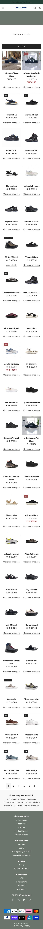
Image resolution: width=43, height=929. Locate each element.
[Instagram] (24, 899)
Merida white (31, 364)
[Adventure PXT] (31, 137)
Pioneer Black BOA (31, 292)
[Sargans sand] (31, 612)
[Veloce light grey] (11, 540)
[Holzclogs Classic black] (11, 60)
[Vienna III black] (31, 101)
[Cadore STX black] (11, 425)
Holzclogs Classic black (11, 74)
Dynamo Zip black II (31, 402)
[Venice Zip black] (31, 463)
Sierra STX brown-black (11, 478)
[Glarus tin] (11, 686)
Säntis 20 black (11, 257)
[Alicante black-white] (11, 279)
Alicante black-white (11, 292)
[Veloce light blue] (11, 757)
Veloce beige (31, 770)
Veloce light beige (31, 186)
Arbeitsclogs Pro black (31, 439)
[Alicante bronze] (31, 540)
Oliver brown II (11, 735)
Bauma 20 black (31, 221)
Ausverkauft (11, 265)
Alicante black (31, 515)
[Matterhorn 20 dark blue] (11, 647)
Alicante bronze (32, 554)
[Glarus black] (31, 647)
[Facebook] (13, 899)
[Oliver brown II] (11, 721)
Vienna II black (31, 257)
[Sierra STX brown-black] (11, 463)
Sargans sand (32, 625)
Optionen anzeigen (11, 87)
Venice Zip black (31, 476)
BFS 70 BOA (11, 150)
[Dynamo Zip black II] (31, 389)
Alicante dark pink (11, 328)
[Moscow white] (31, 721)
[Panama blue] (11, 101)
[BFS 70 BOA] (11, 137)
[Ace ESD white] (11, 389)
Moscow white (31, 735)
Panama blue (11, 115)
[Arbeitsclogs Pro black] (31, 425)
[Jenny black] (31, 315)
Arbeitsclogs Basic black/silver (31, 74)
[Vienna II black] (31, 244)
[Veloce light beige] (31, 173)
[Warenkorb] (40, 7)
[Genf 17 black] (11, 576)
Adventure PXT (31, 150)
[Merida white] (31, 351)
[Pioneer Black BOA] (31, 279)
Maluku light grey (11, 364)
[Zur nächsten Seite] (34, 786)
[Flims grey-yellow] (31, 686)
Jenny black (31, 328)
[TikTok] (30, 899)
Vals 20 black (11, 625)
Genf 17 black (11, 589)
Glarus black (31, 660)
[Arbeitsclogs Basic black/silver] (31, 60)
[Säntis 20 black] (11, 244)
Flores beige (11, 515)
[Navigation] (2, 7)
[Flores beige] (11, 502)
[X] (18, 899)
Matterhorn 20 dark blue (11, 662)
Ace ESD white (11, 402)
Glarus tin (11, 699)
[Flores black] (11, 173)
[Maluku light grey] (11, 351)
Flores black (11, 186)
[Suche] (34, 7)
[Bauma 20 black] (31, 208)
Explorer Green (11, 221)
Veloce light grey (11, 554)
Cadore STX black (11, 438)
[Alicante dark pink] (11, 315)
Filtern (21, 46)
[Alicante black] (31, 502)
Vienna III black (31, 115)
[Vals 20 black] (11, 612)
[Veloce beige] (31, 757)
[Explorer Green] (11, 208)
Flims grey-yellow (31, 699)
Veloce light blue (11, 770)
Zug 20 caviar (31, 589)
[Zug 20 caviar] (31, 576)
